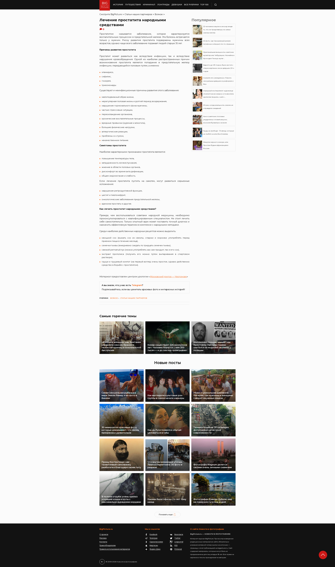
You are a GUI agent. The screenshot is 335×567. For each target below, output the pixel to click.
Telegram (137, 285)
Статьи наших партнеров (138, 14)
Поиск (223, 5)
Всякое (159, 14)
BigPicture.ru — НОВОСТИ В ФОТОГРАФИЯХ (210, 534)
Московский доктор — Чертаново (168, 276)
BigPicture (116, 14)
